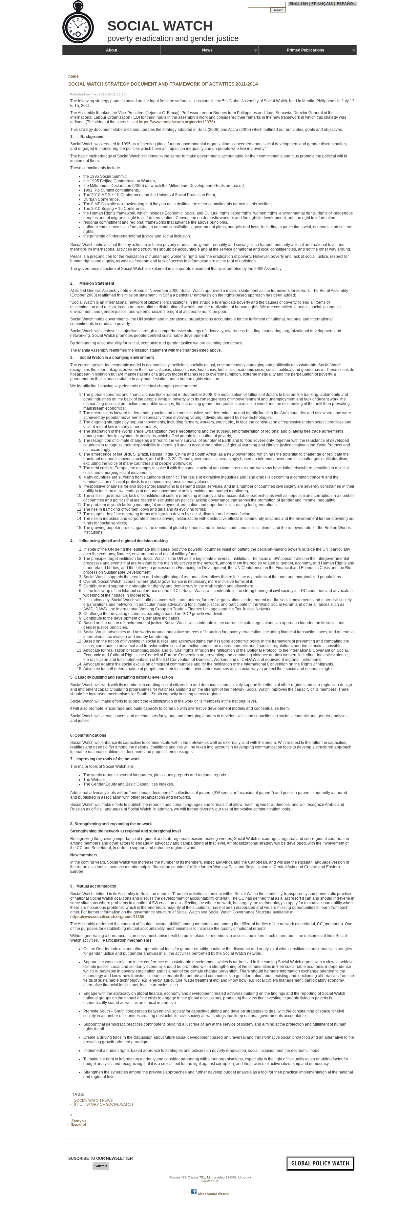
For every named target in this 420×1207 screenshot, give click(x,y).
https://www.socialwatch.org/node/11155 (107, 916)
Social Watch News (93, 1100)
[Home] (78, 42)
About (111, 50)
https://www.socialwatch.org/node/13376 (176, 122)
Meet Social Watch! (213, 1194)
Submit (100, 1166)
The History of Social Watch (103, 1104)
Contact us (210, 1181)
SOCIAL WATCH (160, 25)
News (207, 50)
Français (322, 4)
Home (73, 76)
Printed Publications (305, 50)
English (298, 4)
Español (346, 4)
